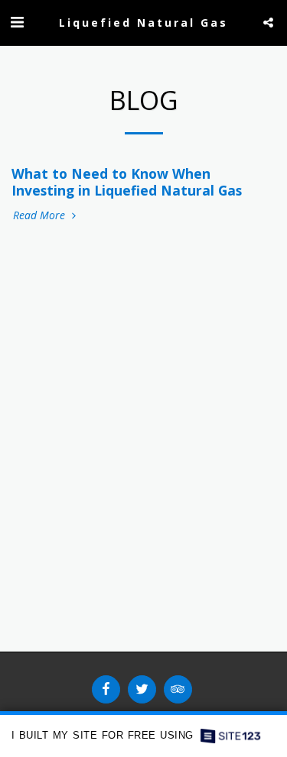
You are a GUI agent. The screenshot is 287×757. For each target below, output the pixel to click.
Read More (40, 215)
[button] (17, 21)
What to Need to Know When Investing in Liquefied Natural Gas (126, 181)
